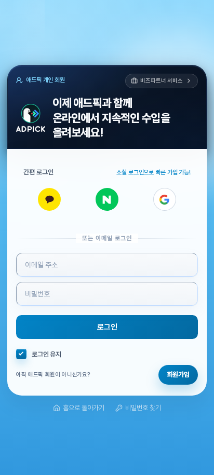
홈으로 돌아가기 (83, 408)
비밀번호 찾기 (143, 408)
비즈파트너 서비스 (161, 80)
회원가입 (178, 374)
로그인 (107, 327)
